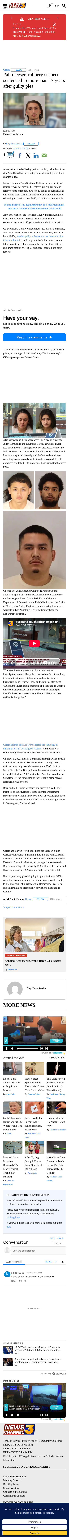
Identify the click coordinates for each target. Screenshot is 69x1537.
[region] (34, 1307)
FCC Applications (27, 1456)
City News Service (14, 144)
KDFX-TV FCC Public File (17, 1452)
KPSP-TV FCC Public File (17, 1448)
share (53, 1281)
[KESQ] (21, 5)
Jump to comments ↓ (13, 907)
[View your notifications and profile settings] (62, 1262)
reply (13, 1281)
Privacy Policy (29, 1440)
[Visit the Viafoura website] (59, 1373)
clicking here (13, 1217)
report (60, 1281)
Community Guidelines (50, 1440)
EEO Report (9, 1456)
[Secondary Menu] (7, 5)
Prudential (12, 969)
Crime (28, 899)
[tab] (14, 1261)
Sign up (60, 1238)
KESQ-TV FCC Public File (17, 1444)
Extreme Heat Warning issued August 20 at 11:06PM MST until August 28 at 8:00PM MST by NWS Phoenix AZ (34, 32)
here (9, 1226)
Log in (52, 1238)
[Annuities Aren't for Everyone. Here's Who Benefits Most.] (34, 951)
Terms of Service (11, 1440)
